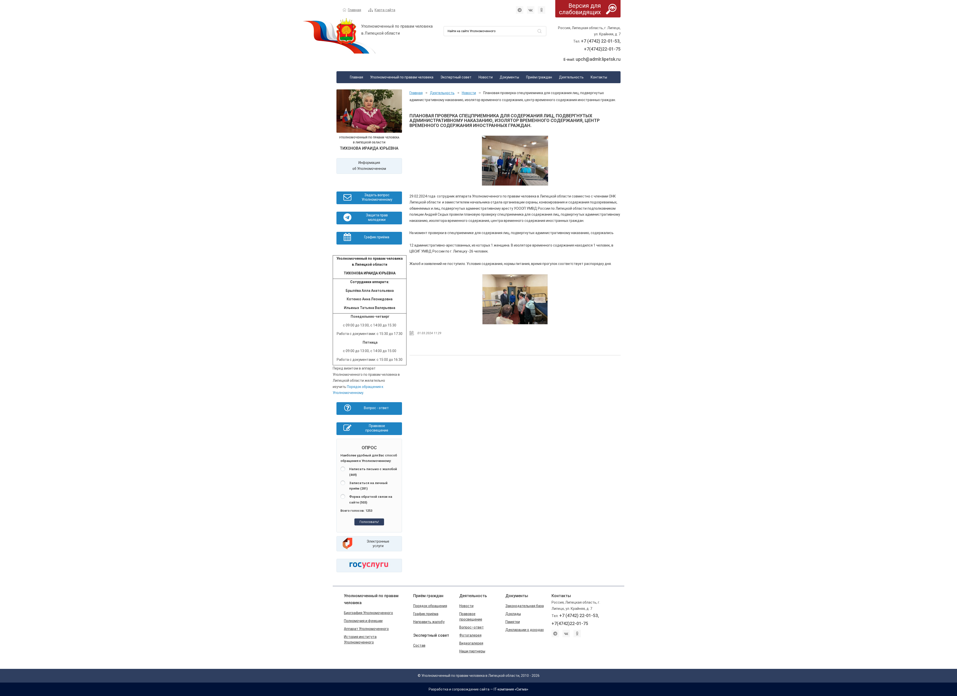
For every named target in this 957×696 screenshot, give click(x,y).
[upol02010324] (515, 299)
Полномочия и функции (363, 621)
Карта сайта (385, 10)
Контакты (599, 77)
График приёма (425, 614)
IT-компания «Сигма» (511, 689)
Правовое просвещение (470, 616)
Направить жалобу (429, 622)
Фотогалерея (470, 635)
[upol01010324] (515, 160)
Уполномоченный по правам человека (401, 77)
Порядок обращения (430, 606)
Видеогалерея (471, 643)
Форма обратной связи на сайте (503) (370, 499)
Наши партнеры (472, 651)
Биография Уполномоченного (368, 613)
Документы (509, 77)
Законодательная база (524, 606)
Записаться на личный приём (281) (368, 486)
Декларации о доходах (524, 630)
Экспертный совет (456, 77)
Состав (419, 645)
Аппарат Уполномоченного (366, 629)
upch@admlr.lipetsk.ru (598, 59)
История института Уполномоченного (360, 639)
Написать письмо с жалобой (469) (373, 472)
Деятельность (571, 77)
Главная (354, 10)
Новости (485, 77)
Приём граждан (539, 77)
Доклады (513, 614)
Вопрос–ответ (471, 627)
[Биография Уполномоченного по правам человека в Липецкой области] (369, 112)
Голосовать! (369, 522)
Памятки (512, 622)
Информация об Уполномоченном (369, 166)
